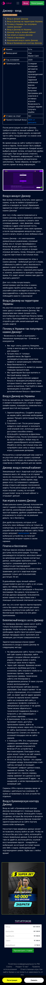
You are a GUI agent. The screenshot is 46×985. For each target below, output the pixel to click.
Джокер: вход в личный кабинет (21, 32)
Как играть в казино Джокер (20, 35)
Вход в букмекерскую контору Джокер (24, 43)
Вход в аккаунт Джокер (17, 19)
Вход (26, 3)
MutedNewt (10, 945)
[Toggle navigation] (18, 3)
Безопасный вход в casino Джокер (22, 40)
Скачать (34, 980)
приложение (23, 533)
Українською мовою (10, 15)
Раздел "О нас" (22, 966)
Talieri (7, 940)
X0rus (7, 927)
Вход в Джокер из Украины (19, 29)
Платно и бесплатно (16, 37)
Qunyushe (9, 931)
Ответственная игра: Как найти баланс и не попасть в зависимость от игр (23, 972)
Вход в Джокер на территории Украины (25, 21)
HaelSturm (9, 936)
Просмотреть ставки (23, 950)
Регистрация (12, 980)
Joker (8, 3)
